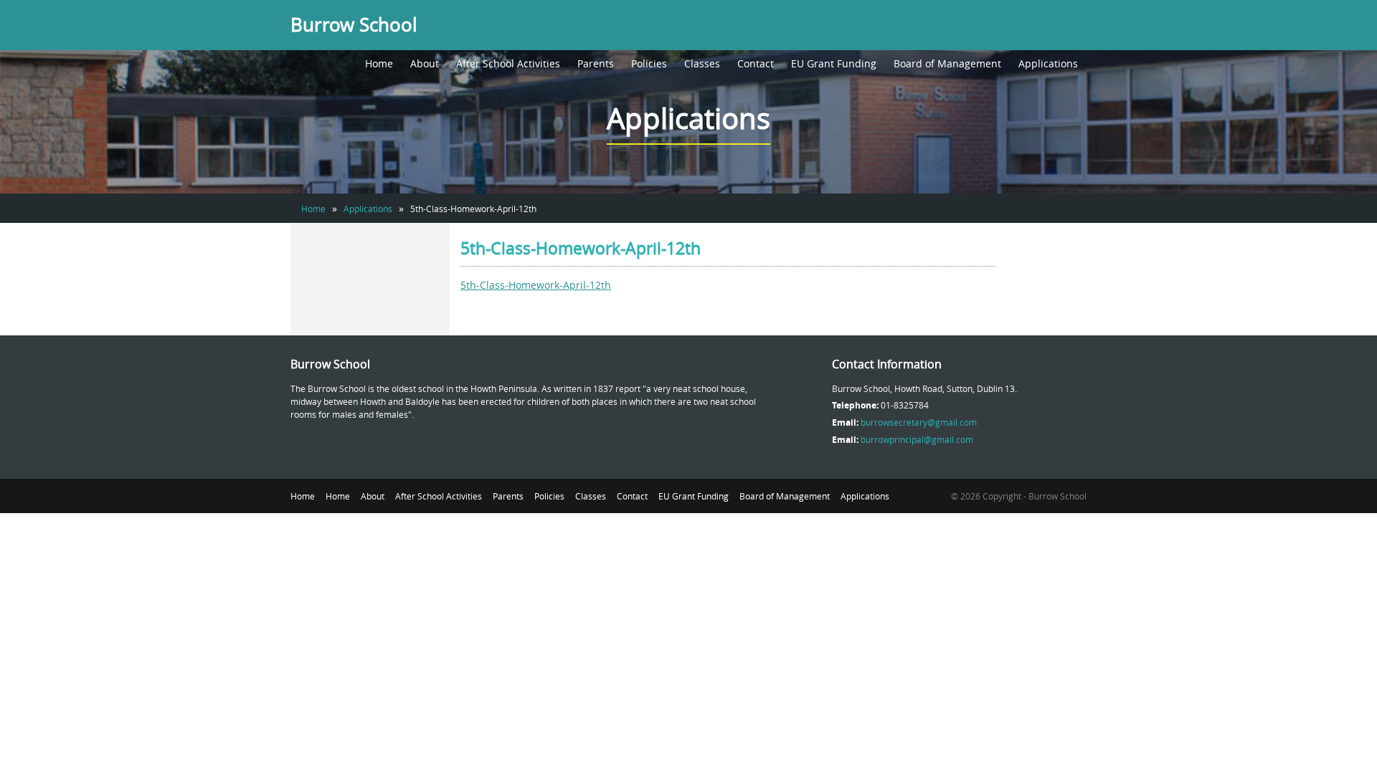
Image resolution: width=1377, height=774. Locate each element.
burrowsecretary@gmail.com (919, 422)
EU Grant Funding (833, 63)
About (424, 63)
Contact (755, 63)
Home (379, 63)
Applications (1048, 63)
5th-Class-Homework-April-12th (535, 285)
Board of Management (947, 63)
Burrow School (353, 24)
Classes (702, 63)
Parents (595, 63)
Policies (649, 63)
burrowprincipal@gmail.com (917, 439)
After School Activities (508, 63)
